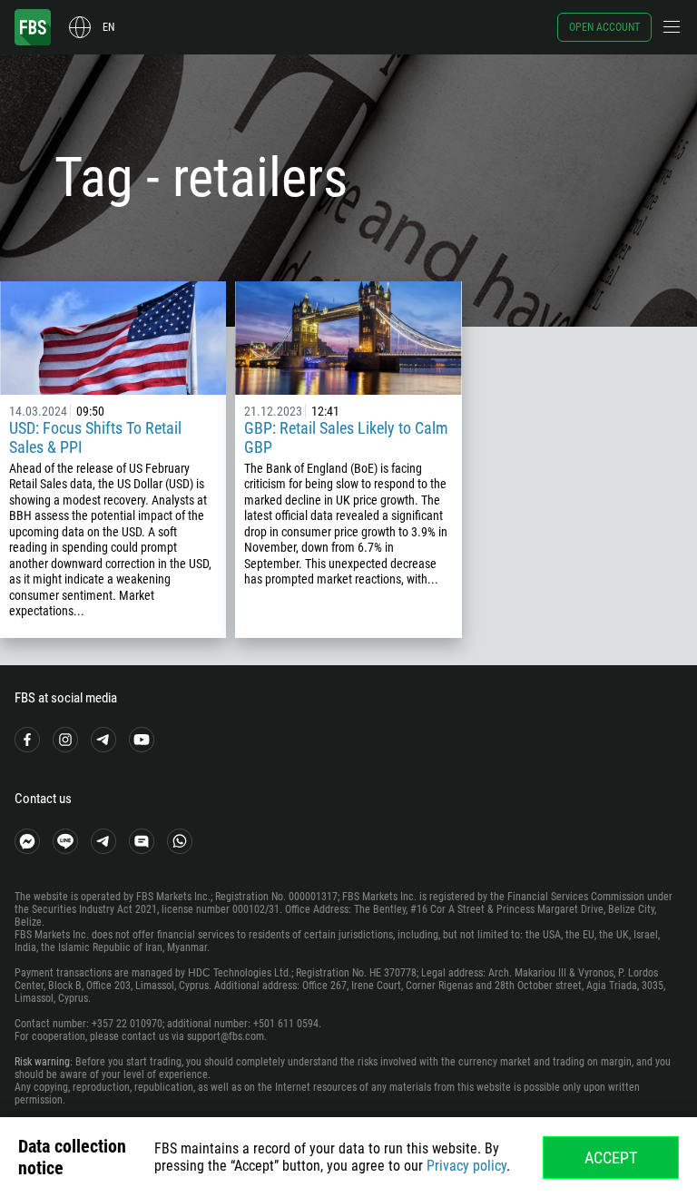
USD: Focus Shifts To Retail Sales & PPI (95, 437)
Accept (610, 1157)
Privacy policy (466, 1165)
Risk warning (42, 1061)
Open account (604, 27)
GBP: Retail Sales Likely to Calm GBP (346, 437)
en (108, 27)
